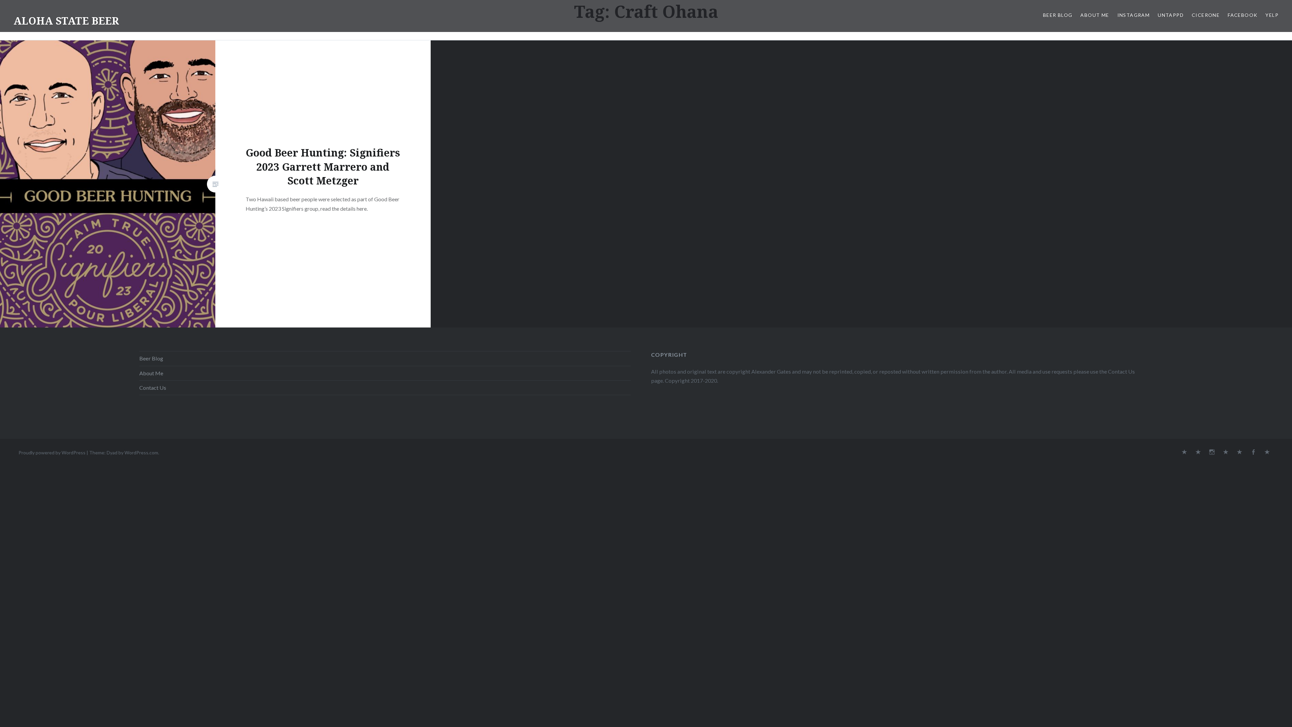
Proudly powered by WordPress (52, 452)
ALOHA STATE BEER (66, 21)
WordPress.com (141, 452)
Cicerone (1206, 15)
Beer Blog (1058, 15)
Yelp (1272, 15)
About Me (1094, 15)
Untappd (1171, 15)
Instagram (1133, 15)
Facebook (1242, 15)
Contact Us (152, 387)
